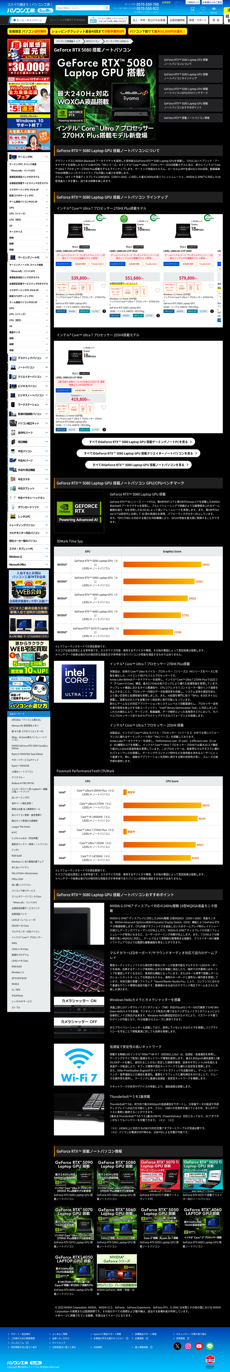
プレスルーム (17, 1342)
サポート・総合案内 (20, 1334)
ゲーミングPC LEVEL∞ (117, 41)
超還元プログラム (20, 954)
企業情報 (139, 1338)
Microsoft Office (17, 564)
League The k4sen (21, 826)
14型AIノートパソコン (22, 771)
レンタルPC (24, 516)
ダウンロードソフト (28, 507)
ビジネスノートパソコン (31, 395)
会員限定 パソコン (27, 31)
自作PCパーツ (25, 432)
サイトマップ (58, 1342)
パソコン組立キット (28, 423)
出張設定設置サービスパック (26, 908)
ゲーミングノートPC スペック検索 (26, 264)
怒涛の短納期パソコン (29, 414)
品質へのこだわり (61, 1338)
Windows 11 (15, 556)
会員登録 (166, 2)
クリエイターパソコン (29, 376)
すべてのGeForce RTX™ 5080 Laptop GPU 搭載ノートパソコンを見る (138, 465)
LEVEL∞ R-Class (20, 960)
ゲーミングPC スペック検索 (22, 164)
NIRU (14, 943)
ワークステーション (28, 404)
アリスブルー (18, 777)
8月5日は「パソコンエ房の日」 (27, 719)
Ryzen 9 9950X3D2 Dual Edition (27, 754)
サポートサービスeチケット (25, 760)
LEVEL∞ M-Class (20, 949)
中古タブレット (26, 488)
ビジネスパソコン (27, 386)
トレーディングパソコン (22, 525)
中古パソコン (25, 451)
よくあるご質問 (59, 1334)
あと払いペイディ (20, 867)
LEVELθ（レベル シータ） (24, 920)
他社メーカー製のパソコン (23, 540)
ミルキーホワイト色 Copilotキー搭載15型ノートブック (29, 790)
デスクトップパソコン (29, 358)
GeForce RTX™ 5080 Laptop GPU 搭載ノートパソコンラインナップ (186, 76)
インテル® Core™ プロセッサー (27, 937)
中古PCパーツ (25, 460)
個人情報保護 (141, 1347)
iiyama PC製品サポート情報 (107, 1334)
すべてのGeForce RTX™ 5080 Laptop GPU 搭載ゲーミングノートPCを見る (138, 442)
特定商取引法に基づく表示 (24, 1347)
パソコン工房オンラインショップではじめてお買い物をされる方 (112, 20)
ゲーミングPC (25, 157)
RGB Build (17, 855)
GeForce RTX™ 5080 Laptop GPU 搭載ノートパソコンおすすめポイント (186, 105)
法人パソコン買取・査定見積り (27, 815)
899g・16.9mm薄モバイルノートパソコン (29, 738)
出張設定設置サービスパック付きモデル (28, 183)
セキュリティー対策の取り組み (191, 1334)
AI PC (14, 832)
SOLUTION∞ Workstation (25, 873)
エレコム (16, 1007)
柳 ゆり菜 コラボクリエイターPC (28, 731)
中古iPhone (17, 995)
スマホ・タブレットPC (21, 548)
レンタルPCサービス (22, 1001)
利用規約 (98, 1347)
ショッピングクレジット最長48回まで (88, 31)
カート (193, 12)
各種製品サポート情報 (146, 1334)
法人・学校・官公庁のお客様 (149, 20)
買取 (217, 20)
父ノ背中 (16, 989)
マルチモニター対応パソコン (24, 533)
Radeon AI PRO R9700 (23, 783)
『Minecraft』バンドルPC (22, 170)
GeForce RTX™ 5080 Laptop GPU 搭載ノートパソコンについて (186, 61)
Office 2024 (17, 879)
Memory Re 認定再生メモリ (25, 725)
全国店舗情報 (177, 20)
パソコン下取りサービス (23, 890)
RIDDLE (15, 984)
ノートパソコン (26, 367)
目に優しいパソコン (21, 884)
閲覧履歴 (213, 12)
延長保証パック (19, 914)
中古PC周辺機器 (26, 470)
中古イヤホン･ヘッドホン (31, 497)
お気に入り (203, 12)
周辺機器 (22, 441)
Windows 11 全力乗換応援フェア (28, 861)
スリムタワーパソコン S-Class (26, 896)
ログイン (178, 2)
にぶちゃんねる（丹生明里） (26, 838)
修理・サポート (198, 20)
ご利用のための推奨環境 (23, 1338)
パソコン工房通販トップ (68, 41)
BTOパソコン (92, 41)
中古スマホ (24, 479)
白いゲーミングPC (21, 797)
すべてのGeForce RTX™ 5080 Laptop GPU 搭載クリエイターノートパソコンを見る (138, 453)
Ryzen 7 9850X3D (20, 765)
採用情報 (180, 1338)
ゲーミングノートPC (29, 257)
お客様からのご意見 (212, 2)
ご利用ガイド (192, 2)
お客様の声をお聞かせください (109, 1338)
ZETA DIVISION (19, 978)
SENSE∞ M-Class (20, 925)
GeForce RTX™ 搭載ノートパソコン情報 (187, 117)
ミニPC (15, 850)
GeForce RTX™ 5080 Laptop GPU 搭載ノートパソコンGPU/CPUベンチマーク (186, 90)
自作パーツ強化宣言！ (22, 803)
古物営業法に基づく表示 (64, 1347)
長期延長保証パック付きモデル (24, 176)
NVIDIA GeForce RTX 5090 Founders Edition (30, 747)
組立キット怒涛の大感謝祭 (25, 820)
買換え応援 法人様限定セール (26, 809)
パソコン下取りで (158, 31)
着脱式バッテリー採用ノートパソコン (30, 844)
